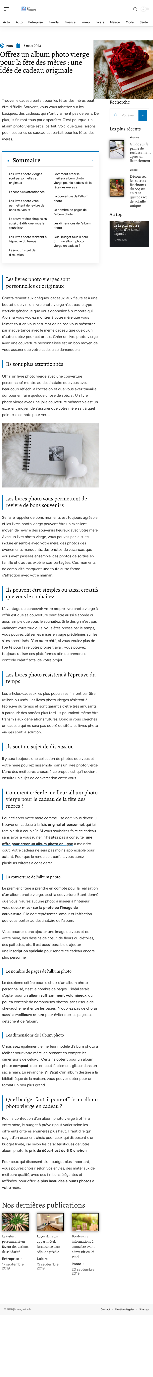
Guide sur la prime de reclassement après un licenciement (140, 152)
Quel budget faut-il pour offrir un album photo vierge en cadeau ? (71, 241)
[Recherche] (135, 9)
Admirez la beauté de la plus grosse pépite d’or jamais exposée (128, 227)
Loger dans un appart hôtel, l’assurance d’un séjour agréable (48, 1244)
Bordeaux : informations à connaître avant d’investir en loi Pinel (83, 1246)
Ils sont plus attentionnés (26, 192)
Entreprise (10, 1259)
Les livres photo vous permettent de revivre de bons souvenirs (26, 205)
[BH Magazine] (29, 9)
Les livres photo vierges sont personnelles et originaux (25, 178)
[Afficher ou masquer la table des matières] (66, 160)
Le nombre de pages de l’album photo (70, 212)
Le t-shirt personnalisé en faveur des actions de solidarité (15, 1244)
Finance (134, 137)
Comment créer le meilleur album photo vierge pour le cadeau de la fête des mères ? (73, 180)
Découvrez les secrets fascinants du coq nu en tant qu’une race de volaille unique (139, 191)
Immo (76, 1264)
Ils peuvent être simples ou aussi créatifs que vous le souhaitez (28, 223)
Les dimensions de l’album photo (72, 225)
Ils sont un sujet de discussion (22, 252)
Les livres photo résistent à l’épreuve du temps (28, 239)
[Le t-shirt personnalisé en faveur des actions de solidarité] (15, 1222)
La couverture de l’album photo (71, 198)
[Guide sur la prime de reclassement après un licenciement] (117, 149)
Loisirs (42, 1259)
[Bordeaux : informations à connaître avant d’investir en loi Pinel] (85, 1222)
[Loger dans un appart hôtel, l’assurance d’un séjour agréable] (50, 1222)
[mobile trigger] (7, 9)
